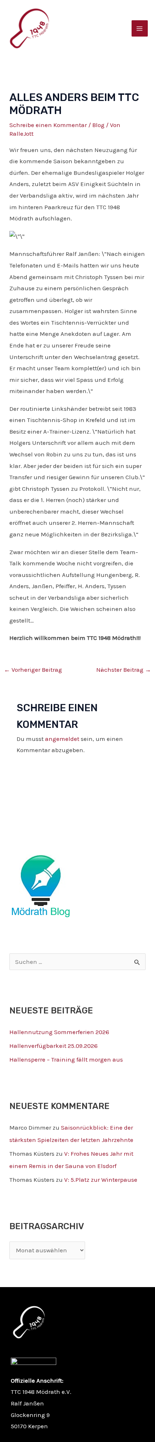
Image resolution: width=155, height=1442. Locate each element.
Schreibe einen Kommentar (48, 124)
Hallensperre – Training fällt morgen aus (66, 1059)
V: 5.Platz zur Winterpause (100, 1179)
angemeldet (62, 738)
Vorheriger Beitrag (33, 669)
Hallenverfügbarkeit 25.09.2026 (53, 1045)
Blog (98, 124)
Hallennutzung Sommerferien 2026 (59, 1032)
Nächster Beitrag (123, 669)
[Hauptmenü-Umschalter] (140, 28)
